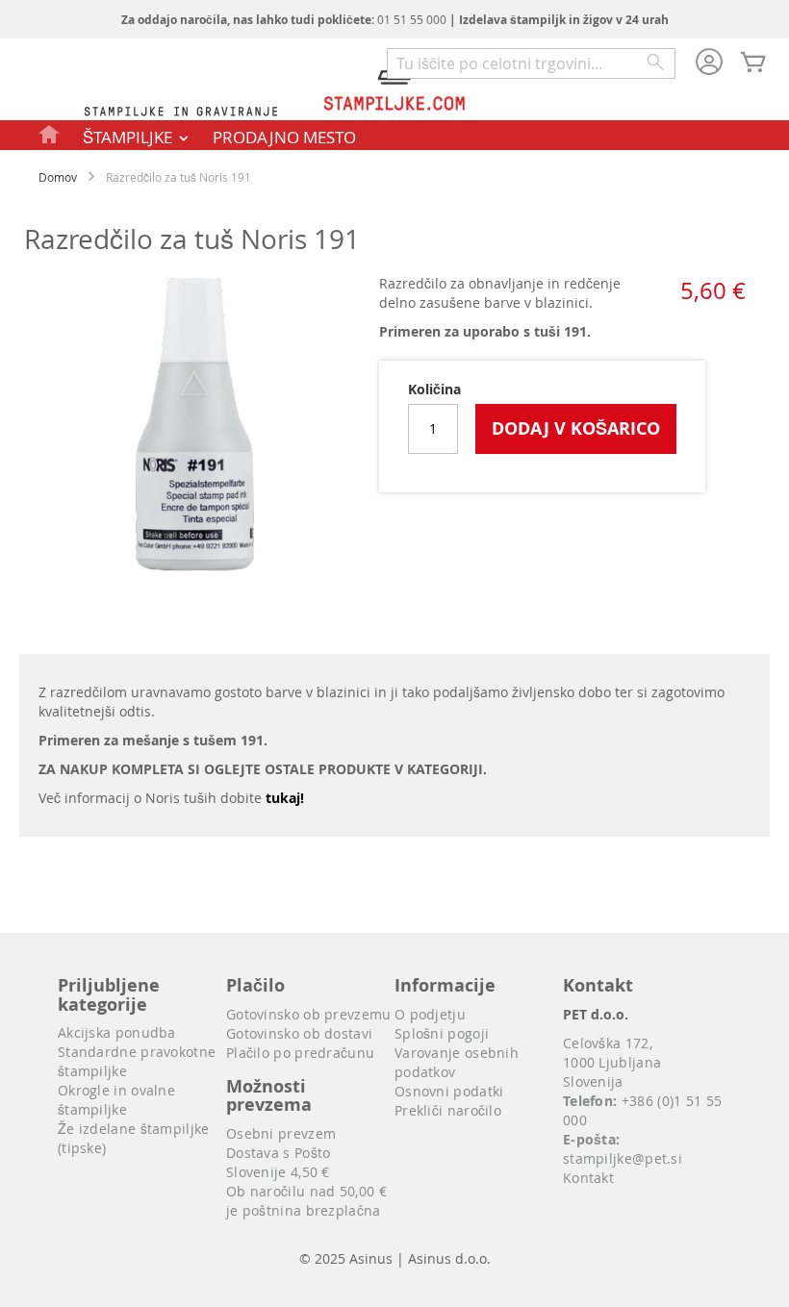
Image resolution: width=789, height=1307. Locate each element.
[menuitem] (50, 133)
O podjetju (430, 1014)
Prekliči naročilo (447, 1110)
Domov (57, 177)
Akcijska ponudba (117, 1032)
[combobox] (531, 63)
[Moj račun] (709, 63)
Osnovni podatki (449, 1091)
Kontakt (588, 1178)
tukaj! (285, 798)
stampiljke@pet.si (622, 1158)
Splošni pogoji (441, 1033)
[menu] (394, 135)
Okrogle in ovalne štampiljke (116, 1099)
